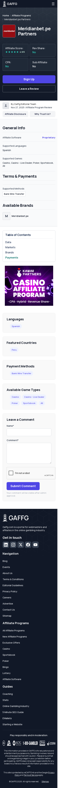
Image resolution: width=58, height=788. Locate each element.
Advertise (8, 603)
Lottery (6, 673)
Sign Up (29, 79)
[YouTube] (35, 545)
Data (8, 242)
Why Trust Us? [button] (42, 113)
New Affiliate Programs (15, 636)
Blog (5, 560)
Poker (15, 403)
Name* (10, 425)
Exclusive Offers (11, 642)
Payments (11, 257)
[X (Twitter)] (20, 545)
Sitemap (7, 615)
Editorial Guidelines (13, 585)
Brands (9, 252)
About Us (7, 573)
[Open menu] (53, 4)
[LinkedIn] (6, 545)
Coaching (8, 693)
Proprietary (48, 137)
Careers (7, 597)
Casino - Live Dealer (34, 396)
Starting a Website (12, 724)
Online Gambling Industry (16, 706)
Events (6, 567)
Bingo (6, 667)
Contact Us (9, 609)
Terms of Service (31, 775)
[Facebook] (28, 545)
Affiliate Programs (21, 15)
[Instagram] (13, 545)
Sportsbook (29, 403)
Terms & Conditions (13, 579)
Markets (10, 247)
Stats (6, 700)
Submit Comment (23, 486)
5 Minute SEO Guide (13, 712)
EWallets (7, 718)
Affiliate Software (12, 679)
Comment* (13, 440)
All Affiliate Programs (14, 630)
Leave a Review (29, 88)
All (42, 403)
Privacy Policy (10, 591)
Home (6, 15)
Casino (15, 396)
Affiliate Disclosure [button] (15, 113)
